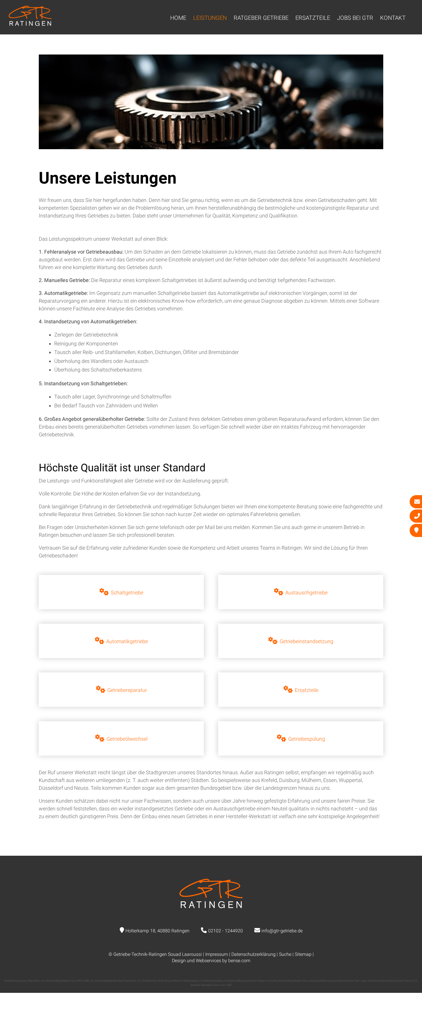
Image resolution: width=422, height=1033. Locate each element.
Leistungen (210, 17)
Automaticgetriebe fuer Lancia (296, 980)
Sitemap (303, 954)
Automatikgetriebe (127, 641)
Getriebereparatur (127, 690)
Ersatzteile (312, 17)
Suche (285, 954)
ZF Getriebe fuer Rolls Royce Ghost (159, 980)
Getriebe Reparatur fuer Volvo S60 (211, 985)
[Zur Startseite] (30, 24)
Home (178, 17)
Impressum (216, 954)
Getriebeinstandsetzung (306, 641)
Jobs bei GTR (355, 17)
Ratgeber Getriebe (261, 17)
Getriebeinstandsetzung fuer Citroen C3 (392, 980)
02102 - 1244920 (225, 930)
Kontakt (393, 17)
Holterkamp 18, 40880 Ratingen (157, 930)
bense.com (239, 960)
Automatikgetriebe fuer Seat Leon (115, 980)
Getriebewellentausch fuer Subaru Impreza (250, 980)
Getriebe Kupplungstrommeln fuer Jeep (341, 980)
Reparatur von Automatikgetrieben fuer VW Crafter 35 (61, 980)
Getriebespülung (306, 739)
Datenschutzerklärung (253, 954)
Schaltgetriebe (127, 593)
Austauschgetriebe (306, 593)
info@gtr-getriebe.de (282, 930)
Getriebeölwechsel (127, 739)
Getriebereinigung (15, 980)
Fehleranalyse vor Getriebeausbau (202, 980)
